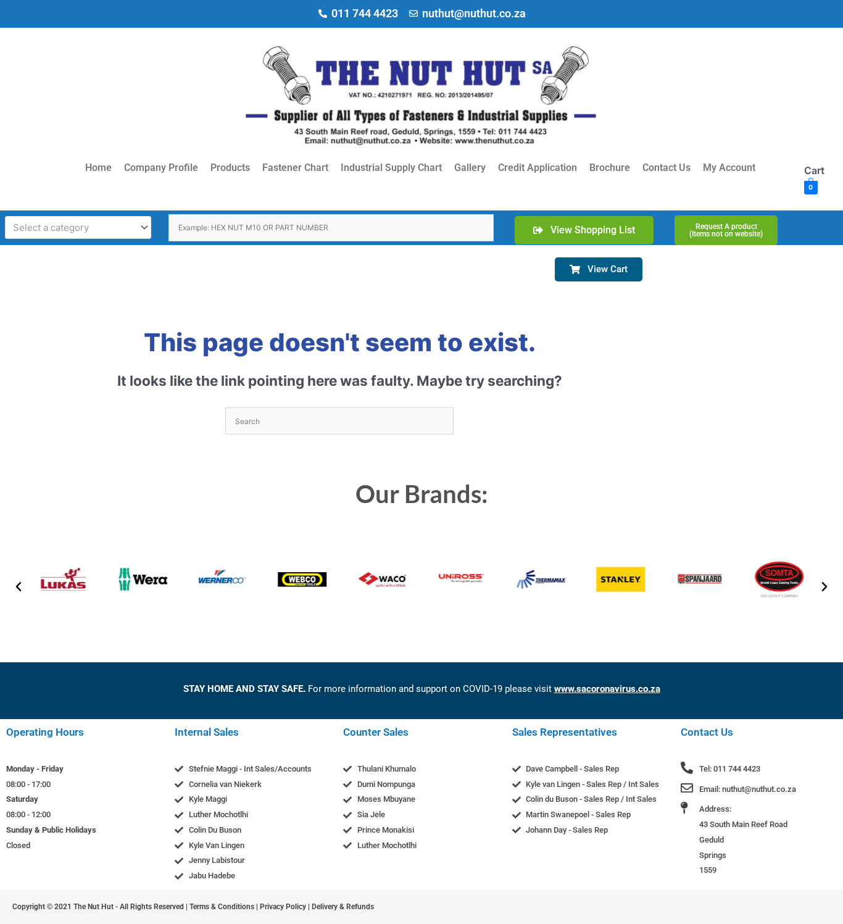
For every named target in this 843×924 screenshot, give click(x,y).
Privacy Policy (283, 906)
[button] (18, 587)
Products (230, 167)
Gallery (470, 167)
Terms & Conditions (221, 906)
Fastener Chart (295, 167)
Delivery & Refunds (343, 906)
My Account (729, 167)
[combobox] (78, 227)
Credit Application (537, 167)
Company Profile (161, 167)
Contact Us (666, 167)
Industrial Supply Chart (391, 167)
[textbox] (72, 228)
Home (98, 167)
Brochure (609, 167)
